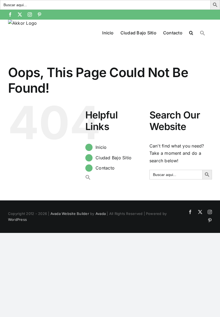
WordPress (17, 219)
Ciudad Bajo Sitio (113, 157)
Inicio (101, 147)
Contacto (105, 168)
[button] (191, 32)
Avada (101, 213)
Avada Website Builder (69, 213)
